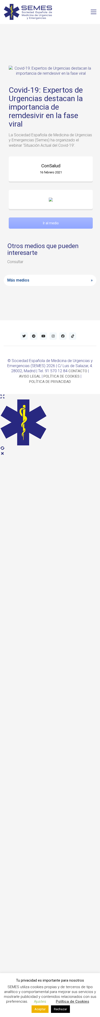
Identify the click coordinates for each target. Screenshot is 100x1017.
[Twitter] (24, 336)
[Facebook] (63, 336)
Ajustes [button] (40, 1001)
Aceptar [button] (40, 1009)
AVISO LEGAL (30, 376)
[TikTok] (72, 336)
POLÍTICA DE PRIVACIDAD (50, 381)
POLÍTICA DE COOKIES (61, 376)
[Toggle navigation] (93, 11)
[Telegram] (33, 336)
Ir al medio (51, 223)
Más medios (18, 280)
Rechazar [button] (60, 1009)
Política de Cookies (72, 1001)
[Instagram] (53, 336)
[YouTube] (43, 336)
